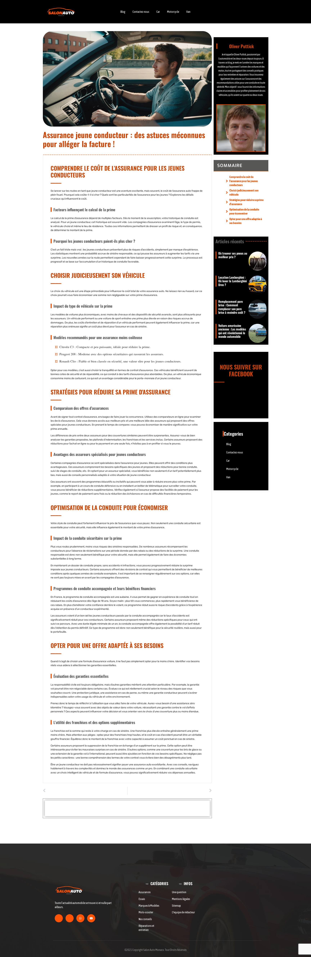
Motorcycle (173, 11)
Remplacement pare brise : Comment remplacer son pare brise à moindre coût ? (231, 307)
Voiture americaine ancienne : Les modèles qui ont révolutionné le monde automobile (232, 331)
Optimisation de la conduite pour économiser (244, 211)
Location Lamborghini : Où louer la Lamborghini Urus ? (232, 281)
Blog (122, 11)
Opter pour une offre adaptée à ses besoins (245, 221)
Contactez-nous (140, 11)
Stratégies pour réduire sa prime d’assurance (246, 201)
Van (188, 11)
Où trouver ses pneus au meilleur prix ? (232, 255)
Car (158, 11)
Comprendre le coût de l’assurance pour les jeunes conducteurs (243, 181)
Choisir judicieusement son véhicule (243, 192)
